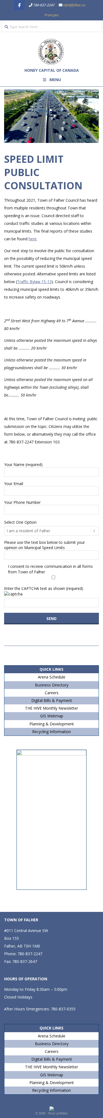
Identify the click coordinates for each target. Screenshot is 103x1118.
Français (52, 14)
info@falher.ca (74, 4)
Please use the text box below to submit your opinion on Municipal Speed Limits (44, 545)
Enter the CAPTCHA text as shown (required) (43, 588)
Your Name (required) (23, 464)
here (33, 238)
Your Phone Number (22, 502)
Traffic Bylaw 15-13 (34, 281)
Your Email (13, 483)
